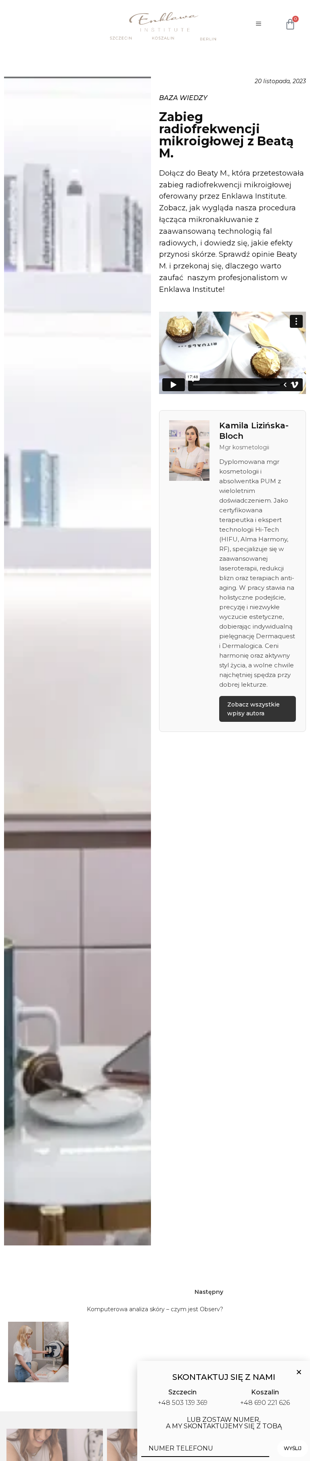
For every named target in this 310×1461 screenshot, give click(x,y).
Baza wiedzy (183, 98)
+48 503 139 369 (182, 1403)
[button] (299, 1372)
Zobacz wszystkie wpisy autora (253, 709)
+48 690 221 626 (265, 1403)
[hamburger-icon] (258, 24)
